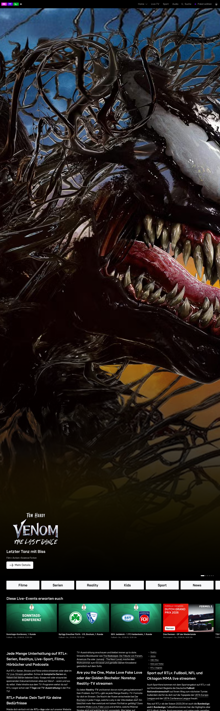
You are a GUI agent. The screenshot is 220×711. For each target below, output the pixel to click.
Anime (153, 656)
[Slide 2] (205, 575)
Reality (153, 652)
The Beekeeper (110, 656)
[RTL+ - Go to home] (11, 4)
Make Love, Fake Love (97, 707)
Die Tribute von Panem (130, 656)
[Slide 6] (213, 575)
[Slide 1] (202, 575)
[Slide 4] (209, 575)
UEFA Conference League (177, 698)
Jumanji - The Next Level (109, 659)
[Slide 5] (211, 575)
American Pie (83, 659)
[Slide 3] (207, 575)
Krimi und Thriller (157, 664)
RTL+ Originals (156, 668)
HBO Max (154, 660)
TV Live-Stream (14, 674)
